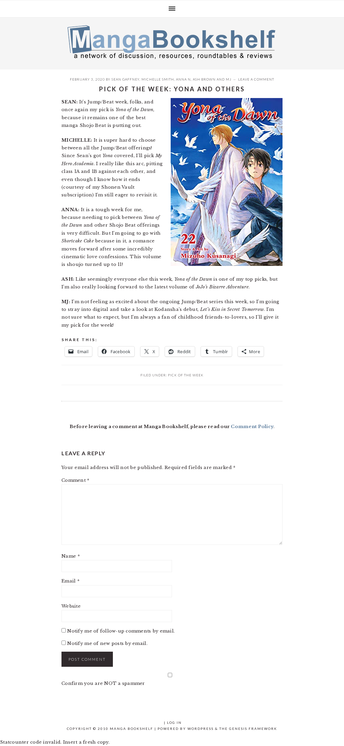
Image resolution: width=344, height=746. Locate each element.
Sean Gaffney (125, 79)
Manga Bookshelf (172, 41)
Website (71, 606)
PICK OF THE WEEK (186, 375)
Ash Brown (204, 79)
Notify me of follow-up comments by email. (121, 631)
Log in (174, 722)
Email (70, 581)
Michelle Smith (157, 79)
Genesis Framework (253, 729)
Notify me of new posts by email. (107, 643)
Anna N (183, 79)
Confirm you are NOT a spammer (103, 683)
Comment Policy (252, 426)
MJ (228, 79)
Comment (75, 480)
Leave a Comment (256, 79)
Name (70, 556)
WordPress (200, 729)
